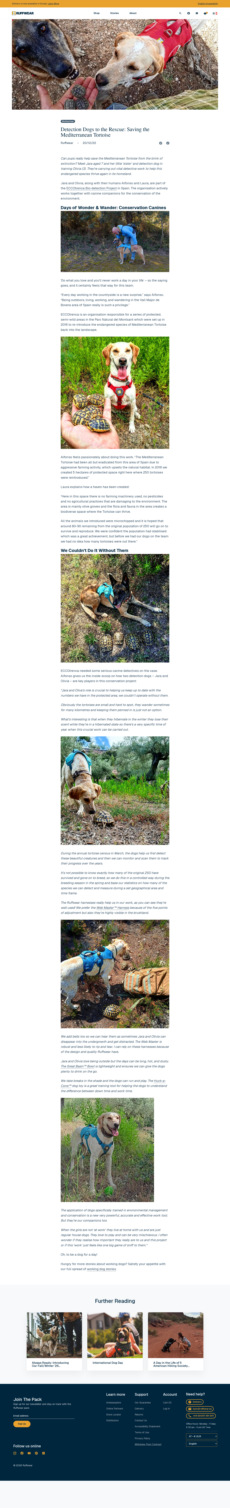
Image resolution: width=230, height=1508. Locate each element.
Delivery (139, 1408)
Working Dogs (68, 121)
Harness (122, 908)
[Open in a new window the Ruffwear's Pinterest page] (36, 1453)
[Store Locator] (196, 13)
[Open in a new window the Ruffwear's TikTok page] (43, 1453)
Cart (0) (167, 1402)
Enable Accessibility (208, 3)
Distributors (112, 1420)
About (133, 13)
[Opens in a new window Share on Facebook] (167, 143)
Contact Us (141, 1420)
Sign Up (22, 1423)
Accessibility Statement (147, 1426)
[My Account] (188, 13)
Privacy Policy (142, 1438)
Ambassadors (113, 1402)
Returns (139, 1414)
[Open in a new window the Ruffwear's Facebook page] (21, 1453)
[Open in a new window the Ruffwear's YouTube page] (29, 1453)
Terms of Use (142, 1432)
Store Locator (113, 1414)
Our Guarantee (143, 1402)
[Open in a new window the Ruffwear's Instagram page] (14, 1453)
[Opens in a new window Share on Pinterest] (160, 143)
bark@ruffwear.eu (202, 1408)
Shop (97, 13)
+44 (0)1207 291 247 (203, 1415)
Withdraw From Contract (148, 1444)
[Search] (180, 13)
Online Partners (114, 1408)
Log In (166, 1408)
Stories (114, 13)
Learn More (53, 3)
